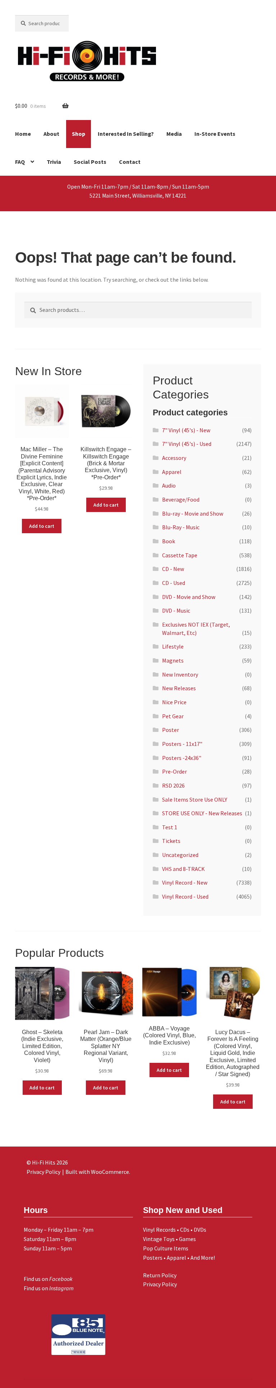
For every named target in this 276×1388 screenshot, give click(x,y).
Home (23, 133)
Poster (170, 729)
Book (168, 541)
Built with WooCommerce (97, 1171)
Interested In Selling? (126, 133)
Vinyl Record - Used (185, 896)
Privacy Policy (160, 1284)
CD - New (173, 568)
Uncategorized (180, 854)
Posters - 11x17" (182, 743)
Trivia (54, 161)
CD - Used (173, 582)
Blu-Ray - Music (180, 527)
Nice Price (174, 702)
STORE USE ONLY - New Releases (202, 813)
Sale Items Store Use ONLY (194, 799)
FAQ (20, 161)
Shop (78, 133)
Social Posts (90, 161)
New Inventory (180, 674)
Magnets (173, 660)
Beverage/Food (180, 499)
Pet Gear (173, 716)
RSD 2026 (173, 785)
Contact (130, 161)
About (51, 133)
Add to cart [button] (41, 526)
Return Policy (159, 1275)
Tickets (171, 840)
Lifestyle (173, 646)
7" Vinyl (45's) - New (186, 430)
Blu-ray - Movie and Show (192, 513)
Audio (169, 485)
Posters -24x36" (181, 757)
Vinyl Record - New (184, 882)
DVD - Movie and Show (188, 596)
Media (174, 133)
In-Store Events (214, 133)
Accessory (174, 457)
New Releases (179, 688)
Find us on (48, 1278)
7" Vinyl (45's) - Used (186, 443)
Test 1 (169, 827)
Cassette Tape (179, 555)
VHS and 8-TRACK (183, 868)
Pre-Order (174, 771)
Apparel (171, 471)
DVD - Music (176, 610)
